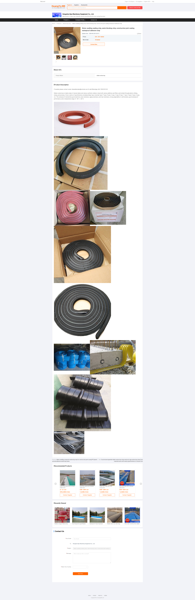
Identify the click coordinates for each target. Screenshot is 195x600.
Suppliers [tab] (76, 5)
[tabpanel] (97, 7)
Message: (68, 553)
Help (153, 1)
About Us (100, 595)
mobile (105, 595)
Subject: (69, 548)
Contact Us (94, 20)
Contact (94, 595)
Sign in (126, 1)
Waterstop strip (67, 23)
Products (59, 23)
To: (70, 543)
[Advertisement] (97, 587)
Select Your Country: (66, 566)
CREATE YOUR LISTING (134, 7)
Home (56, 20)
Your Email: (68, 538)
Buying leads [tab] (84, 5)
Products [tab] (69, 5)
